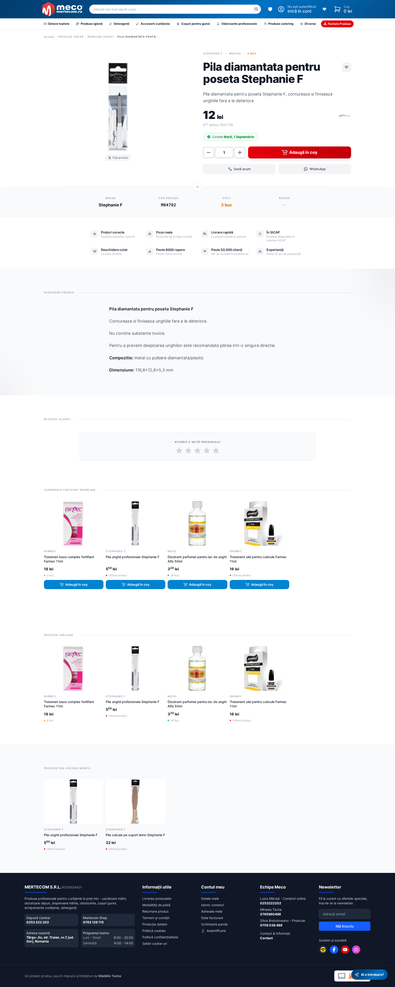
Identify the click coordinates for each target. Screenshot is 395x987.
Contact (266, 938)
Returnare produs (155, 911)
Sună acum (242, 169)
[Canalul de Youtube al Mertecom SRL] (345, 949)
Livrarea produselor (157, 898)
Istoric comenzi (212, 905)
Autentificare (216, 931)
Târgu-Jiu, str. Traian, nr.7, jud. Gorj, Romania (50, 939)
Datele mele (210, 898)
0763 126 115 (93, 922)
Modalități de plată (156, 905)
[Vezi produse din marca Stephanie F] (344, 116)
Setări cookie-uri (154, 943)
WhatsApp (317, 169)
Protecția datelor (154, 924)
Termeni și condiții (155, 918)
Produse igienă (71, 36)
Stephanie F (213, 53)
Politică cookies (154, 931)
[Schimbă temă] (270, 9)
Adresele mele (211, 911)
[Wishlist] (324, 9)
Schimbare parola (214, 924)
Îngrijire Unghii (101, 36)
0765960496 (270, 914)
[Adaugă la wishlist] (346, 67)
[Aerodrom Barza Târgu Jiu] (323, 949)
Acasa (49, 37)
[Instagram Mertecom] (356, 949)
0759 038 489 (271, 925)
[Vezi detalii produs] (197, 186)
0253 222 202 (37, 922)
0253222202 (270, 903)
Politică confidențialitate (160, 937)
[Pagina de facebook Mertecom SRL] (334, 949)
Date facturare (212, 918)
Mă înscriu (345, 926)
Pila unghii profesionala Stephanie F (132, 557)
